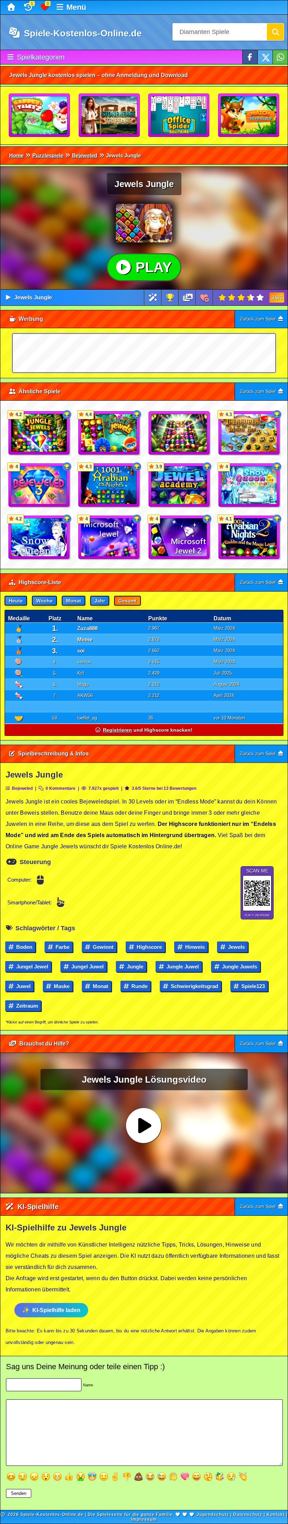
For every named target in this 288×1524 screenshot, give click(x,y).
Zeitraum (26, 1006)
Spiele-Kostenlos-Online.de (81, 33)
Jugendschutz (213, 1514)
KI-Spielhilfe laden (56, 1310)
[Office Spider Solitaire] (179, 115)
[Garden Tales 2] (39, 115)
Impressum (144, 1519)
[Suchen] (275, 32)
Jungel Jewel (31, 967)
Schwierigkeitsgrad (193, 986)
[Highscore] (170, 297)
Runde (139, 986)
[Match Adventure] (249, 115)
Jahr (99, 601)
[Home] (12, 7)
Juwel (23, 986)
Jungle (134, 967)
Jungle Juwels (239, 967)
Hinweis (194, 947)
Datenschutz (247, 1514)
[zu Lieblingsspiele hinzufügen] (204, 297)
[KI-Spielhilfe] (153, 297)
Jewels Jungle (33, 298)
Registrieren (117, 730)
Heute (16, 601)
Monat (73, 601)
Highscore (148, 947)
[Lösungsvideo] (188, 297)
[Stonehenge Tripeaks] (109, 115)
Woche (44, 601)
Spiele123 (252, 986)
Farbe (62, 947)
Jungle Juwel (182, 967)
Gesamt (127, 601)
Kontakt (276, 1514)
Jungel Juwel (87, 967)
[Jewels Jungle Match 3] (179, 433)
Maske (61, 986)
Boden (23, 947)
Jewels (236, 947)
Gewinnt (102, 947)
